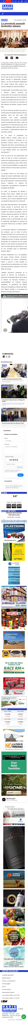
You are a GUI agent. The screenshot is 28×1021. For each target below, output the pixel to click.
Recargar (20, 467)
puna (23, 16)
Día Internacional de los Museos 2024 (13, 423)
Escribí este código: (9, 456)
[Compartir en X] (6, 357)
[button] (3, 1)
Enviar (20, 475)
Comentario (6, 444)
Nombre (6, 438)
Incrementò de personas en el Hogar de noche (13, 400)
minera (5, 16)
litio (17, 16)
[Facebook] (18, 1)
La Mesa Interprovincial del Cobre (12, 379)
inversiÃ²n (11, 16)
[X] (15, 1)
